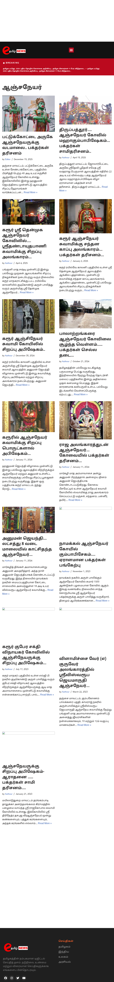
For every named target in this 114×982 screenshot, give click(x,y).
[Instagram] (11, 978)
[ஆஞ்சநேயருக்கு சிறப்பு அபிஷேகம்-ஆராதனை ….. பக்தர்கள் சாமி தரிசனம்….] (28, 746)
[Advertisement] (57, 21)
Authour (65, 157)
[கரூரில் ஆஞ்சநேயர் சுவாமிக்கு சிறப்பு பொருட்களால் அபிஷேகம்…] (28, 416)
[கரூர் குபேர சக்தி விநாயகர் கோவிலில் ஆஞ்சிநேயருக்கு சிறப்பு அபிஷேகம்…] (28, 624)
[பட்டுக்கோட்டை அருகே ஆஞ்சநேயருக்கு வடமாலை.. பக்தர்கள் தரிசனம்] (28, 114)
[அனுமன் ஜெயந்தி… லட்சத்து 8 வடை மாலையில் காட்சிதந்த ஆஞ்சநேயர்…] (28, 520)
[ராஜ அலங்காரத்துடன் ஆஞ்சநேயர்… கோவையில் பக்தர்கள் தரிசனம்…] (85, 420)
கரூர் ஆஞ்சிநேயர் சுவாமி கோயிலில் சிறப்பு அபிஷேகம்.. (23, 344)
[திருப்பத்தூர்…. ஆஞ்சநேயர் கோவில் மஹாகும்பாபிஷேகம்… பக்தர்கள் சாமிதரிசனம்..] (85, 110)
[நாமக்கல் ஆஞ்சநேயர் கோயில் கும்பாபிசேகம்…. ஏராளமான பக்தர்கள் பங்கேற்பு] (85, 522)
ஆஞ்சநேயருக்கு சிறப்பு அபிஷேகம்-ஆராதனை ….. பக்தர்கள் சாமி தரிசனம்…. (23, 777)
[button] (71, 50)
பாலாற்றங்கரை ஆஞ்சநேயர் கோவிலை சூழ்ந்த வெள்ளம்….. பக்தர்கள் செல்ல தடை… (85, 344)
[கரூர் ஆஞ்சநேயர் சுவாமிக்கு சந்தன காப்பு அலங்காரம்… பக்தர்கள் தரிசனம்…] (85, 216)
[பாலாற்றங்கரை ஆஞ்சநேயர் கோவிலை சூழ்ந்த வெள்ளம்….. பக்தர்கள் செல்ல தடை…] (85, 313)
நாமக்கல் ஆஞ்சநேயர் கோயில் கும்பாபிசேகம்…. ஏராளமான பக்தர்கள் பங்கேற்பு (83, 554)
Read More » (30, 192)
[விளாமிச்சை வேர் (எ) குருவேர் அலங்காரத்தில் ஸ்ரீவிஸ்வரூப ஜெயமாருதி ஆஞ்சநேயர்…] (85, 630)
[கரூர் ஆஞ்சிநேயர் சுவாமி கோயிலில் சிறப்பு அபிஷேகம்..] (28, 316)
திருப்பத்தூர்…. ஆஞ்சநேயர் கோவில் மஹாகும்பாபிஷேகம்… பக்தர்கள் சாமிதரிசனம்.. (84, 141)
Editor (8, 159)
